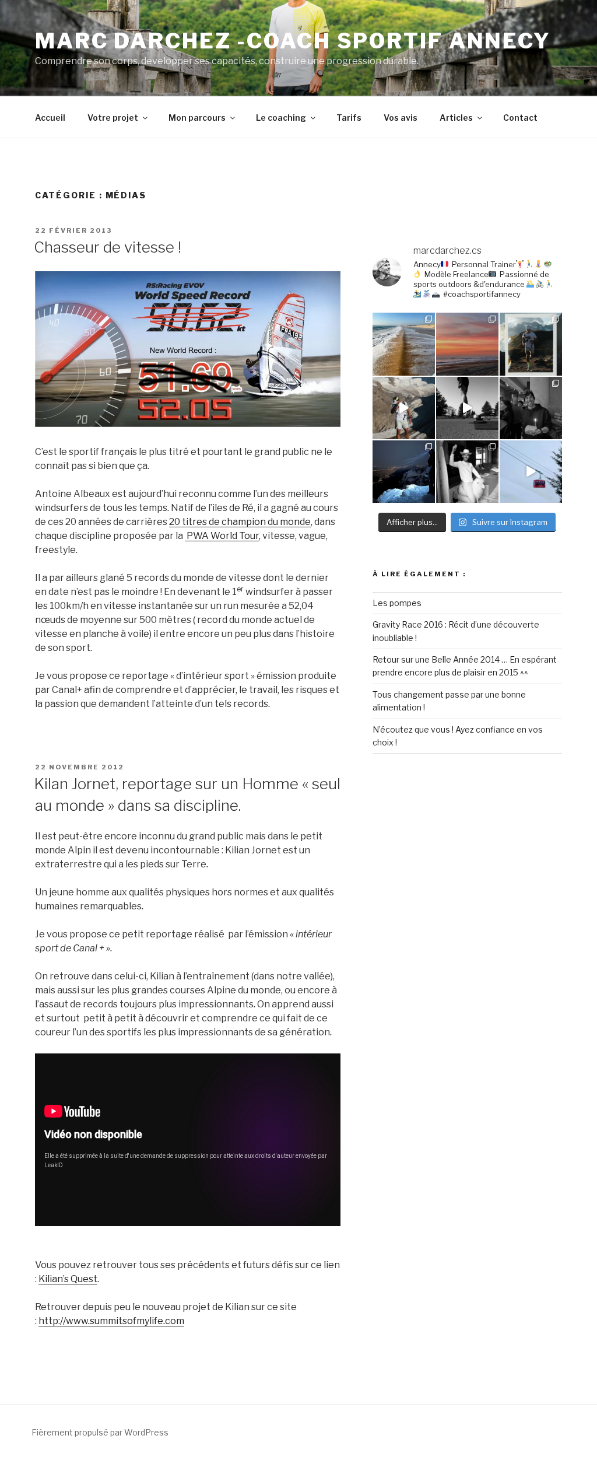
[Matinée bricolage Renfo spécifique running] (467, 408)
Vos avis (400, 117)
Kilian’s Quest (67, 1278)
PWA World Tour (222, 535)
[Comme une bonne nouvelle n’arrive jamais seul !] (404, 408)
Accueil (50, 117)
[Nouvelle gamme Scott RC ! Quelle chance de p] (531, 344)
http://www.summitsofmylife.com (111, 1320)
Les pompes (397, 603)
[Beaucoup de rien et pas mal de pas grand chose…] (467, 344)
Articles (456, 117)
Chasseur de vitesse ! (107, 247)
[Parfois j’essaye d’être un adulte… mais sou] (467, 471)
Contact (520, 117)
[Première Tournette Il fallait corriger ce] (404, 471)
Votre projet (112, 117)
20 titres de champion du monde (240, 521)
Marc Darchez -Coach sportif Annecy (293, 41)
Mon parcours (197, 117)
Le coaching (281, 117)
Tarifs (348, 117)
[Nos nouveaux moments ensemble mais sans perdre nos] (531, 471)
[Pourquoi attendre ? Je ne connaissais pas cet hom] (404, 344)
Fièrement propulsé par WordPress (99, 1432)
